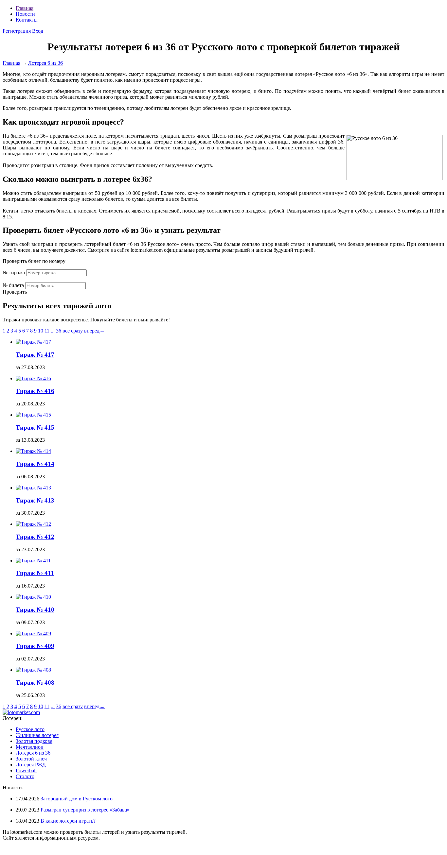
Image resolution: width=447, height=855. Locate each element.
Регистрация (17, 31)
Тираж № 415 (35, 427)
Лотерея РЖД (31, 764)
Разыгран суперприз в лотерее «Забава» (85, 809)
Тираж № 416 (35, 390)
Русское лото (30, 729)
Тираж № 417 (35, 354)
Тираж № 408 (35, 682)
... (53, 330)
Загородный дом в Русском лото (77, 798)
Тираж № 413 (35, 500)
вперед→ (94, 330)
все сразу (73, 330)
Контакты (27, 20)
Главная (24, 8)
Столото (25, 776)
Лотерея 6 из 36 (33, 753)
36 (58, 330)
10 (40, 330)
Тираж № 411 (35, 573)
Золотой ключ (31, 758)
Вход (37, 31)
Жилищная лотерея (37, 735)
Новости (25, 14)
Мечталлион (30, 747)
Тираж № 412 (35, 536)
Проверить (15, 292)
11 (47, 330)
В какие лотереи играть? (68, 821)
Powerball (26, 770)
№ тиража (14, 272)
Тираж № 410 (35, 609)
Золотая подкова (34, 741)
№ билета (13, 285)
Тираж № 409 (35, 645)
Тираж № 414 (35, 463)
